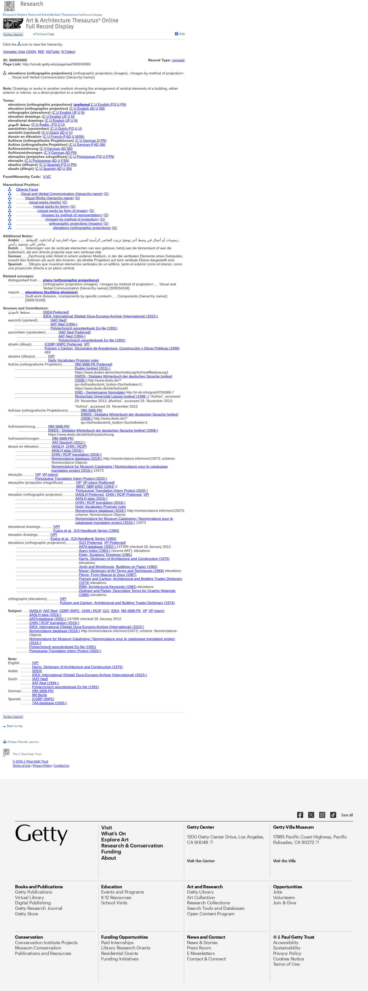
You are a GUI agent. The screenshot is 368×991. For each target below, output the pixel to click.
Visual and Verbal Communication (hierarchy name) (62, 194)
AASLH (58, 446)
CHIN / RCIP (76, 446)
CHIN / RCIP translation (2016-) (77, 454)
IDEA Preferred (56, 312)
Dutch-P (64, 129)
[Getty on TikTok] (333, 815)
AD (92, 108)
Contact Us (61, 766)
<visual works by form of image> (62, 211)
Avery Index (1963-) (94, 551)
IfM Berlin (39, 695)
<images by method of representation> (71, 215)
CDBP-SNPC (69, 611)
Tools (31, 15)
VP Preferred (114, 543)
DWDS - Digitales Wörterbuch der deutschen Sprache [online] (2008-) (103, 430)
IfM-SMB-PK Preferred (93, 364)
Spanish (49, 169)
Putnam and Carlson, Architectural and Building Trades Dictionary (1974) (117, 603)
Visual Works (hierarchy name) (49, 198)
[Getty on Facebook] (300, 815)
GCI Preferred (91, 543)
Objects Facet (27, 189)
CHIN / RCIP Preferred (123, 494)
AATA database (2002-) (98, 547)
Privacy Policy (42, 766)
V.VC (47, 177)
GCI (106, 611)
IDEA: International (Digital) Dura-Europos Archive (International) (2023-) (100, 316)
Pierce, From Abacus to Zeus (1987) (107, 575)
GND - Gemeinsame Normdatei (100, 392)
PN (122, 104)
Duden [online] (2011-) (92, 368)
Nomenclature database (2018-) (77, 458)
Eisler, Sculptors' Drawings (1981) (105, 555)
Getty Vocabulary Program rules (73, 360)
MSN (79, 137)
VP (86, 344)
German (89, 141)
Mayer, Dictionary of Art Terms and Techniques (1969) (121, 571)
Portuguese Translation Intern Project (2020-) (71, 478)
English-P (105, 104)
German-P (85, 145)
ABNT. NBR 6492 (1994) (95, 486)
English (83, 108)
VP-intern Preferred (98, 482)
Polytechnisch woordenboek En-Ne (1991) (84, 328)
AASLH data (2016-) (68, 450)
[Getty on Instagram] (322, 815)
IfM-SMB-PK (91, 410)
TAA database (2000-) (49, 703)
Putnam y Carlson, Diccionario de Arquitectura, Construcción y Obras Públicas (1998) (112, 348)
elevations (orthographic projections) (82, 228)
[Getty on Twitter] (311, 815)
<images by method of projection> (72, 219)
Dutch (54, 133)
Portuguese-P (87, 157)
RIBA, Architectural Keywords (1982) (107, 587)
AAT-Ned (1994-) (64, 324)
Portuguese (42, 161)
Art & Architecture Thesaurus (57, 15)
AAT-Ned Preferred (75, 332)
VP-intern (49, 474)
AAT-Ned (59, 320)
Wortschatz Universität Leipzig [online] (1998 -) (112, 396)
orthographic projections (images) (75, 223)
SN (101, 108)
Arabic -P (46, 124)
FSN (64, 161)
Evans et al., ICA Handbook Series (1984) (86, 531)
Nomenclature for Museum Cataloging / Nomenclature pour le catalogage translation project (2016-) (124, 521)
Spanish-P (55, 165)
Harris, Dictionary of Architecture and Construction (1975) (124, 559)
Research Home (14, 15)
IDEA (115, 611)
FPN (109, 157)
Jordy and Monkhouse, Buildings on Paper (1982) (118, 567)
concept (178, 60)
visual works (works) (45, 202)
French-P (58, 137)
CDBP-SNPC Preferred (64, 344)
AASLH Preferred (90, 494)
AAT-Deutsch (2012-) (68, 442)
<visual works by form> (51, 206)
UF (74, 112)
